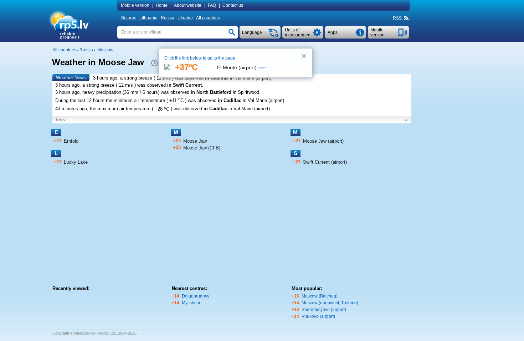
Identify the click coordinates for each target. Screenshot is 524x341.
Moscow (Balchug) (320, 296)
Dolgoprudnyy (195, 296)
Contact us (232, 5)
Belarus (128, 17)
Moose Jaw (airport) (323, 141)
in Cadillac (216, 78)
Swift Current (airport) (325, 162)
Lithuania (148, 17)
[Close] (304, 57)
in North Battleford (211, 92)
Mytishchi (191, 302)
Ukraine (185, 17)
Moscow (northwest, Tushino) (330, 302)
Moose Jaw (195, 141)
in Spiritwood (246, 92)
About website (187, 5)
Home (162, 5)
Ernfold (71, 141)
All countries (208, 17)
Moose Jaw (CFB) (201, 148)
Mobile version (135, 5)
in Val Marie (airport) (250, 78)
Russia (167, 17)
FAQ (212, 5)
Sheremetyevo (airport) (324, 309)
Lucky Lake (76, 162)
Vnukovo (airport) (318, 316)
